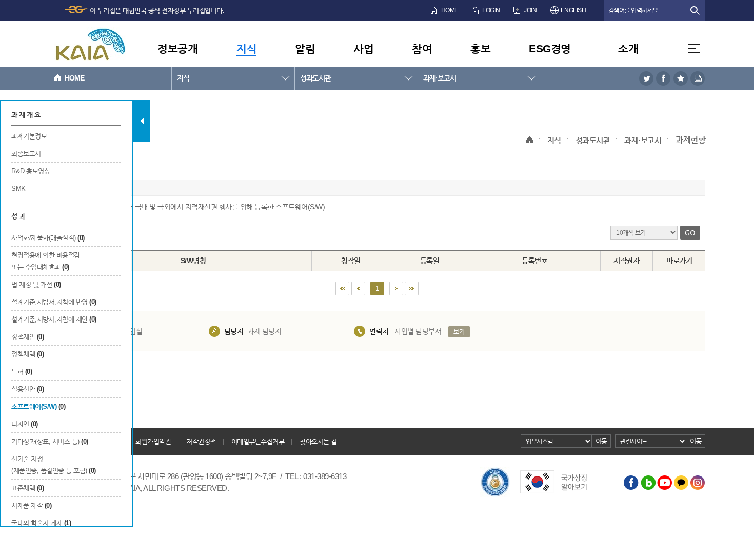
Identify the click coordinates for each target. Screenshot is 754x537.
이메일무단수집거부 (258, 441)
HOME (450, 10)
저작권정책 (201, 441)
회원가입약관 (153, 441)
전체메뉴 (694, 48)
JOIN (530, 10)
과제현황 (690, 139)
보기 (458, 331)
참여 (422, 48)
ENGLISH (573, 10)
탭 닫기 (141, 121)
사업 (363, 48)
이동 (601, 441)
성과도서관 (315, 78)
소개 (628, 48)
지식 (246, 48)
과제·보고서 (439, 78)
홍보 (480, 48)
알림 (305, 48)
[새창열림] (646, 78)
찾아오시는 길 (318, 441)
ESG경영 (550, 48)
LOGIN (491, 10)
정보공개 (177, 48)
